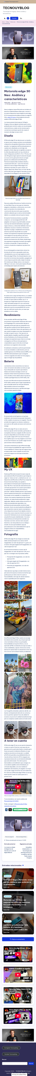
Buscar (4, 1059)
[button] (14, 18)
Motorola (8, 87)
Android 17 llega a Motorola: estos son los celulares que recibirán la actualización (18, 882)
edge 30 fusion (11, 117)
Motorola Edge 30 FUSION (11, 801)
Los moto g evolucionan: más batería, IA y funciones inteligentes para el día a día (15, 927)
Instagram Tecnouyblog (11, 1048)
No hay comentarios (12, 104)
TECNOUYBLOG (16, 8)
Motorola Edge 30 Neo (21, 836)
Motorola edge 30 (9, 836)
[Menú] (21, 18)
